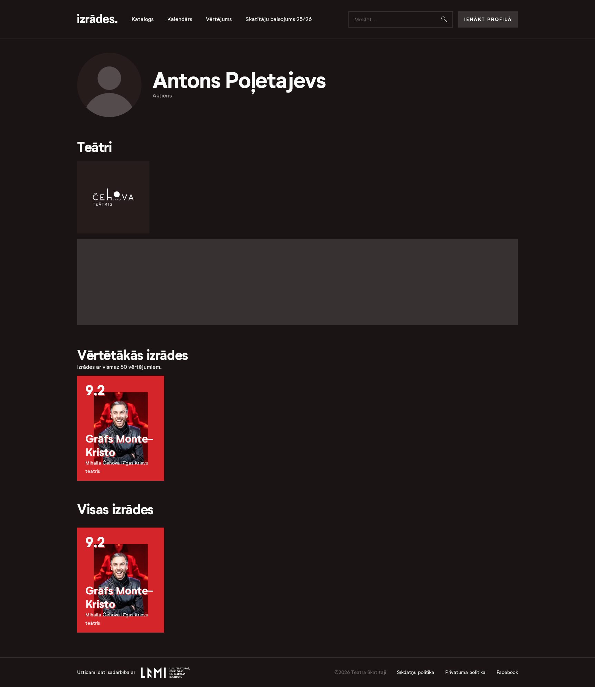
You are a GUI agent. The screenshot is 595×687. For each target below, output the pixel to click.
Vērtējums (219, 19)
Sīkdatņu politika (415, 672)
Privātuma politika (465, 672)
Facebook (507, 672)
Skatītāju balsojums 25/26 (279, 19)
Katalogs (143, 19)
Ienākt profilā (488, 19)
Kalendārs (179, 19)
